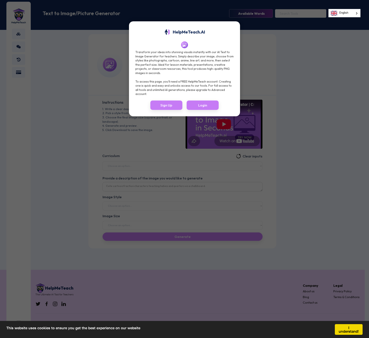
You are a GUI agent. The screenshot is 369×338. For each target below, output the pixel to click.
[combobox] (344, 13)
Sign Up (166, 105)
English (343, 13)
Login (202, 105)
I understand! (349, 329)
